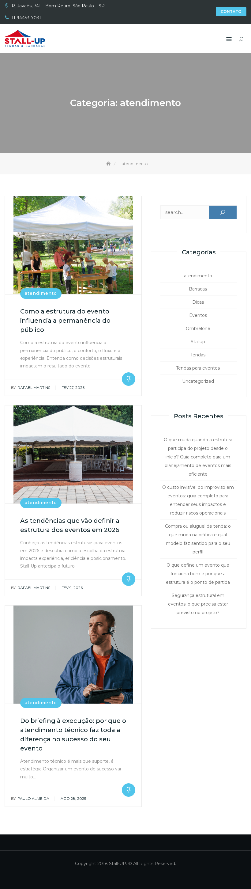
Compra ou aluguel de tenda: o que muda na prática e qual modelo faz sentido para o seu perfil (198, 539)
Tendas (197, 355)
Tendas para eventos (198, 368)
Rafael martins (30, 387)
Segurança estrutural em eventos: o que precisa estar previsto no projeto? (198, 604)
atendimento (41, 293)
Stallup (198, 341)
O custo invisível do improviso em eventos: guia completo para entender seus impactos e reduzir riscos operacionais (198, 500)
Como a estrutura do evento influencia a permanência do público (65, 320)
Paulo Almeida (30, 798)
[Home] (109, 163)
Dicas (198, 302)
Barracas (198, 289)
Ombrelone (198, 328)
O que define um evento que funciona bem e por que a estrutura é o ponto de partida (198, 573)
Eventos (198, 315)
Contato (231, 11)
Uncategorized (198, 381)
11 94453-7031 (26, 18)
